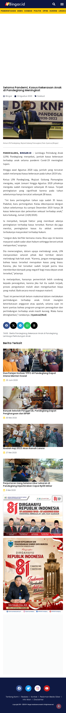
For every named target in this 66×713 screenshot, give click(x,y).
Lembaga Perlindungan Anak (17, 336)
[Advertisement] (33, 48)
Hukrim (53, 11)
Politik (37, 11)
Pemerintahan (8, 11)
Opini (45, 11)
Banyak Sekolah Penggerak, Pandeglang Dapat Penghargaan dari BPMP (29, 412)
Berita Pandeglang (18, 333)
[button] (53, 4)
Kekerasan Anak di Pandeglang (43, 333)
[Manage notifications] (58, 706)
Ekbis (20, 11)
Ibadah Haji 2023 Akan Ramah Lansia (24, 448)
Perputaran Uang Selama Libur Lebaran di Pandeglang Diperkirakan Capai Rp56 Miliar (27, 484)
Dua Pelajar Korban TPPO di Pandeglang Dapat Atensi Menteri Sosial (29, 374)
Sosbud (28, 11)
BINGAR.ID (25, 152)
